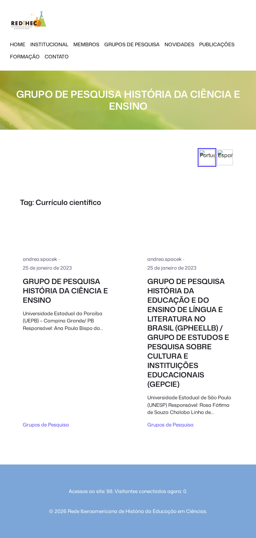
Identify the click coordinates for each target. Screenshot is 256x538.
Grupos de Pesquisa (46, 424)
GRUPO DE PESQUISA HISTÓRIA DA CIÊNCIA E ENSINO (65, 291)
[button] (207, 157)
